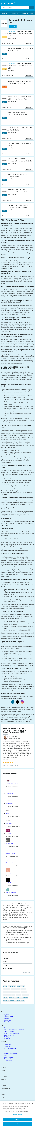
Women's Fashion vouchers (11, 1033)
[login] (8, 762)
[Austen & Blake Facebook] (12, 702)
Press (5, 1055)
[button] (5, 13)
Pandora (5, 992)
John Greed (9, 843)
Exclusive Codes (8, 1016)
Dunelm (18, 998)
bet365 (5, 986)
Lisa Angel (9, 873)
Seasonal (25, 13)
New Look (23, 992)
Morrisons (25, 998)
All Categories (8, 1037)
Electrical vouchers (9, 1035)
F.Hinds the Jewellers (12, 784)
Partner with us (8, 1059)
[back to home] (8, 3)
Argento (8, 813)
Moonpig (11, 998)
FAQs (5, 1052)
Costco (19, 995)
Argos (17, 992)
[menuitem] (5, 13)
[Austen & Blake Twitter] (17, 702)
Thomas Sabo (10, 883)
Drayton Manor (20, 1000)
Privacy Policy (8, 1044)
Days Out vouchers (9, 1031)
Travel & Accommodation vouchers (14, 1029)
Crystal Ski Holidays (8, 1000)
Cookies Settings (17, 1114)
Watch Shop (9, 803)
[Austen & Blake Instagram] (22, 702)
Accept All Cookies (17, 1124)
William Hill (6, 989)
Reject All (17, 1119)
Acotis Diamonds (11, 893)
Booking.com (6, 995)
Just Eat (5, 998)
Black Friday (7, 1020)
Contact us (7, 1046)
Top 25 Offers (8, 1015)
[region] (17, 1114)
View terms (28, 43)
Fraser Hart (9, 863)
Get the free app (8, 1057)
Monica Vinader (10, 853)
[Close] (32, 1103)
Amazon (12, 992)
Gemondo (9, 823)
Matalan (23, 989)
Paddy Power (20, 986)
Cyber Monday (8, 1022)
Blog (31, 13)
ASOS (13, 995)
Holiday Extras (15, 989)
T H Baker (9, 833)
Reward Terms (8, 1050)
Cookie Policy (8, 1060)
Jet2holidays (12, 986)
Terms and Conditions (10, 1048)
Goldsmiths (9, 794)
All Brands (7, 1038)
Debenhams (25, 995)
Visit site (5, 760)
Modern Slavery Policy (10, 1053)
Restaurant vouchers (10, 1028)
